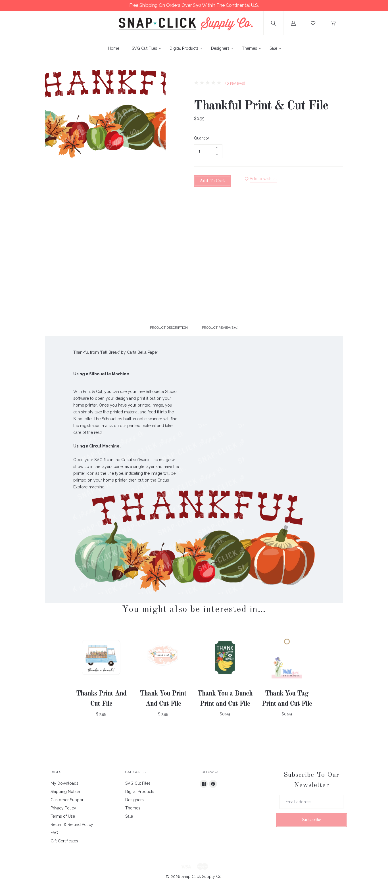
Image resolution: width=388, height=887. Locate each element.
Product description (169, 328)
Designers (220, 48)
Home (113, 48)
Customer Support (68, 800)
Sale (273, 48)
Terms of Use (63, 816)
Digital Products (184, 48)
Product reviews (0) (220, 328)
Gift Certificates (64, 841)
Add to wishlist (263, 178)
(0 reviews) (234, 83)
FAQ (54, 832)
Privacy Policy (63, 808)
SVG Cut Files (144, 48)
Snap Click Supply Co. (202, 876)
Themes (249, 48)
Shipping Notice (65, 791)
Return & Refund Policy (72, 824)
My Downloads (64, 783)
